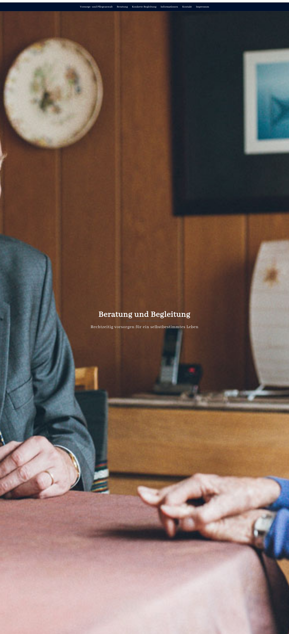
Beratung (122, 6)
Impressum (202, 6)
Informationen (169, 6)
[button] (7, 1)
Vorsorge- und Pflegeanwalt (96, 6)
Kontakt (187, 6)
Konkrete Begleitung (144, 6)
